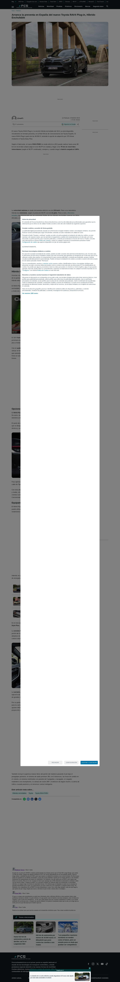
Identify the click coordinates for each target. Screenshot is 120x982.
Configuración (71, 762)
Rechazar (55, 762)
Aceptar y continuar (89, 762)
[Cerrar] (90, 968)
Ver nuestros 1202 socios (30, 293)
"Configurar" (25, 270)
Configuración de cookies (29, 242)
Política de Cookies (44, 240)
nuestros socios (48, 263)
